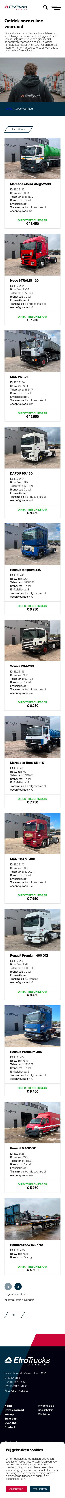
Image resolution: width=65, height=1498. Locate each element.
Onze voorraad (14, 1410)
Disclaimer (44, 1414)
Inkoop (9, 1414)
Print (14, 1314)
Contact (10, 1427)
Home (9, 108)
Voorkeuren (40, 1489)
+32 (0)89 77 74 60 (15, 1382)
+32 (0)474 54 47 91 (16, 1386)
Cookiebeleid (45, 1410)
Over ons (10, 1423)
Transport (11, 1418)
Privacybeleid (46, 1405)
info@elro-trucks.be (17, 1390)
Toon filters (18, 129)
